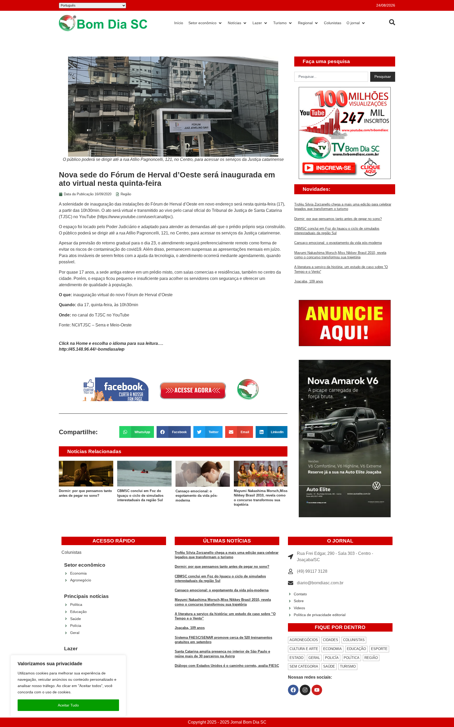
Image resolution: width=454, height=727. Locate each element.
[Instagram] (305, 690)
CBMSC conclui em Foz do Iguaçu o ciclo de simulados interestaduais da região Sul (140, 495)
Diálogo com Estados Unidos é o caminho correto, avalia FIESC (227, 666)
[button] (136, 432)
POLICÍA (332, 658)
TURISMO (348, 666)
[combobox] (331, 77)
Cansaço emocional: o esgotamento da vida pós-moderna (197, 495)
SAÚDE (329, 666)
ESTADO (296, 658)
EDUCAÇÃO (356, 649)
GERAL (314, 658)
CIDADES (330, 640)
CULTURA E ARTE (304, 649)
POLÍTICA (351, 658)
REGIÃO (371, 658)
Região (126, 194)
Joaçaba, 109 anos (308, 281)
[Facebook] (293, 690)
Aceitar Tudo (68, 705)
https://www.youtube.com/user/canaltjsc (134, 216)
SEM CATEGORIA (304, 666)
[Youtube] (317, 690)
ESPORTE (379, 649)
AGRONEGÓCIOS (304, 640)
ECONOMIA (332, 649)
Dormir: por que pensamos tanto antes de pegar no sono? (338, 219)
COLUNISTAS (354, 640)
